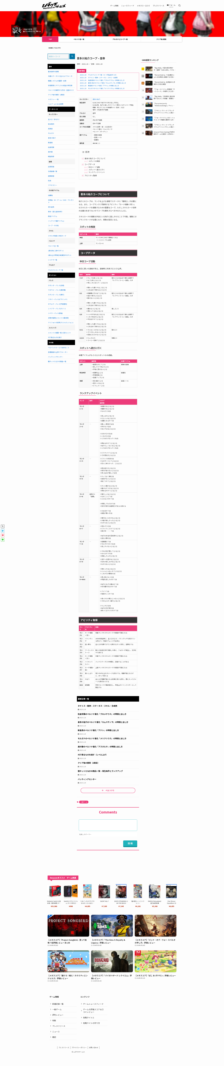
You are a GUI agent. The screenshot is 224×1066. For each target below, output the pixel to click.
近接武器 (51, 167)
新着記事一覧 (57, 1003)
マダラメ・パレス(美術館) (57, 290)
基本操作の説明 (53, 71)
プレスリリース (58, 1026)
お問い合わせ (93, 1047)
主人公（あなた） (54, 119)
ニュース (56, 1031)
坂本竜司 (51, 124)
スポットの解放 (94, 161)
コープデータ (90, 164)
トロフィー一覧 (53, 99)
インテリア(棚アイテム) (56, 221)
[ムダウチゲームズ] (54, 5)
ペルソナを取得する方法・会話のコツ (61, 90)
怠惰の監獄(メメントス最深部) (58, 318)
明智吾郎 (51, 156)
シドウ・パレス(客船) (55, 313)
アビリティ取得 (91, 175)
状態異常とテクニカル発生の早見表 (60, 85)
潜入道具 (51, 207)
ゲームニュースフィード (93, 1003)
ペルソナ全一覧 (79, 39)
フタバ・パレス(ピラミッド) (57, 299)
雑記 (54, 1037)
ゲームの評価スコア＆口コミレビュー (93, 1010)
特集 (54, 1020)
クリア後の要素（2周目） (57, 95)
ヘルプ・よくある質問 (55, 104)
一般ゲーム (83, 802)
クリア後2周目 (161, 39)
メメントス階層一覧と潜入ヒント (59, 333)
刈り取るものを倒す (55, 337)
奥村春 (50, 152)
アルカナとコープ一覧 (120, 39)
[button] (2, 526)
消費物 (50, 195)
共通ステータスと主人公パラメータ (60, 76)
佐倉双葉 (51, 147)
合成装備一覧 (52, 171)
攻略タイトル (88, 1017)
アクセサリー (52, 185)
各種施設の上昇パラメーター (58, 352)
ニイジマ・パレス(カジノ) (57, 308)
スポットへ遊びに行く (97, 169)
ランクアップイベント (97, 172)
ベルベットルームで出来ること (58, 347)
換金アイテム (52, 216)
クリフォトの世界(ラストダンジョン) (60, 322)
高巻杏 (50, 129)
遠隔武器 (51, 176)
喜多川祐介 (96, 99)
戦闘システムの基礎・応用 (57, 81)
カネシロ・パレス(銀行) (56, 295)
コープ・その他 (53, 225)
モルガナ (51, 133)
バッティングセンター (55, 357)
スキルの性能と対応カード (57, 236)
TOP (50, 39)
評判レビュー (57, 1014)
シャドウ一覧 (52, 260)
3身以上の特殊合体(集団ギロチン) (59, 255)
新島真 (50, 142)
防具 (49, 181)
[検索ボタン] (179, 5)
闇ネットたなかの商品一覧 (57, 361)
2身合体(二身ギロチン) (55, 250)
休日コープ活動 (94, 167)
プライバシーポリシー (79, 1047)
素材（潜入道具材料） (55, 211)
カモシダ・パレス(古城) (56, 285)
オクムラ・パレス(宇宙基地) (57, 304)
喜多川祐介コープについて (95, 158)
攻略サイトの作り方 (91, 1023)
